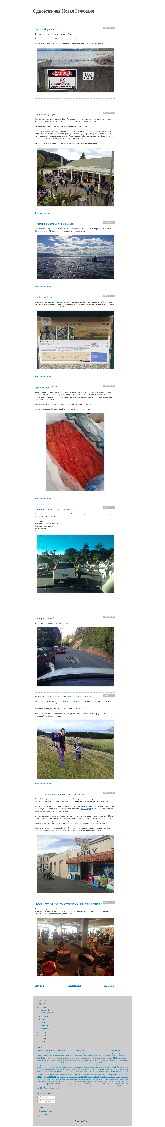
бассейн (105, 1050)
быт (64, 1053)
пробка (70, 1074)
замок (67, 1060)
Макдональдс (97, 1065)
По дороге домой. (45, 618)
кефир (93, 1062)
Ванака (75, 1053)
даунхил (50, 1058)
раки (58, 1077)
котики (126, 1062)
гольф (80, 1055)
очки (91, 1069)
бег (109, 1050)
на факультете (77, 1067)
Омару (73, 1069)
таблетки (47, 1081)
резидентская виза (71, 1077)
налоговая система (90, 1067)
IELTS (109, 1086)
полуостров (108, 1071)
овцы (53, 1069)
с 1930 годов (86, 809)
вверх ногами (85, 1053)
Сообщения (43, 1097)
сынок (42, 1081)
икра (126, 1060)
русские (118, 1077)
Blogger (86, 1121)
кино (100, 1062)
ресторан (96, 1077)
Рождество (107, 1077)
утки (127, 1081)
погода (62, 1071)
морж (48, 1067)
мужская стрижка (56, 1067)
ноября (44, 1016)
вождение (62, 1055)
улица (102, 1081)
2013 (41, 1042)
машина (109, 1065)
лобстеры (80, 1065)
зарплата (80, 1060)
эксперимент (51, 1086)
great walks (104, 1086)
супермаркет (114, 1079)
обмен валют (124, 1067)
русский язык (124, 1077)
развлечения (51, 1077)
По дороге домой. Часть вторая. (53, 509)
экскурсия (44, 1086)
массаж (104, 1065)
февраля (44, 1029)
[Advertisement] (74, 105)
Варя (79, 1053)
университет (109, 1081)
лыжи (85, 1065)
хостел (74, 1083)
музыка (68, 1067)
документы (98, 1058)
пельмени (125, 1069)
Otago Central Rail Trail (61, 302)
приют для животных (61, 1074)
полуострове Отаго (78, 701)
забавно (51, 1060)
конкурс (113, 1062)
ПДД (120, 1069)
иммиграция (40, 1062)
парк (111, 1069)
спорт (101, 1079)
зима (113, 1060)
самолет (63, 1079)
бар (101, 1050)
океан (62, 1069)
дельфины (57, 1058)
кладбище (108, 1062)
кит (104, 1062)
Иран (45, 1062)
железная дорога (123, 1058)
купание (57, 1065)
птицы (92, 1074)
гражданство (109, 1055)
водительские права (51, 1055)
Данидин (42, 1057)
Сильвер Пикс (86, 1079)
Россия (113, 1077)
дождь (87, 1058)
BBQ (89, 1086)
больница (45, 1053)
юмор (71, 1086)
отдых (87, 1069)
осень (78, 1069)
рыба (52, 1079)
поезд (67, 1071)
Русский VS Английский (43, 1079)
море (44, 1067)
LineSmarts (115, 1086)
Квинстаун (87, 1062)
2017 (41, 1007)
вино (127, 1053)
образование (40, 1069)
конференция (120, 1062)
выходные (69, 1055)
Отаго (82, 1069)
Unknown (44, 1114)
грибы (120, 1055)
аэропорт (89, 1050)
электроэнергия (59, 1086)
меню (121, 1065)
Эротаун (67, 1086)
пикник (52, 1071)
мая (42, 1022)
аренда (68, 1050)
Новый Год (115, 1067)
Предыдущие (109, 986)
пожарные (79, 1071)
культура (50, 1065)
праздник (125, 1071)
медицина (115, 1065)
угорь (98, 1081)
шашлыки (99, 1083)
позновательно (87, 1071)
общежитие (48, 1069)
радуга (44, 1077)
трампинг (82, 1081)
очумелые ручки (98, 1069)
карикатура (77, 1062)
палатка (107, 1069)
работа (39, 1077)
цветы (78, 1083)
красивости (44, 1065)
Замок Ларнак (73, 1060)
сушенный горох (123, 1079)
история (54, 1062)
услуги (118, 1081)
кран (38, 1065)
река (79, 1077)
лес (76, 1065)
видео (119, 1053)
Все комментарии (46, 1101)
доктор (92, 1058)
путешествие (112, 1074)
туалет (94, 1081)
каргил (72, 1062)
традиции (76, 1081)
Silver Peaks (44, 1088)
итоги (58, 1062)
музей (64, 1067)
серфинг (75, 1079)
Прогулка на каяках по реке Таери (54, 223)
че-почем (93, 1083)
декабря (44, 1010)
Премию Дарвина (101, 44)
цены (82, 1083)
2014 (41, 1039)
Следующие (39, 986)
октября (44, 1019)
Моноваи (39, 1067)
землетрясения (107, 1060)
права (119, 1071)
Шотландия (111, 1083)
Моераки (125, 1065)
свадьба (69, 1079)
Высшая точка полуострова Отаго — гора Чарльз (63, 696)
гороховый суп (96, 1055)
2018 (41, 1004)
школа (105, 1083)
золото (118, 1060)
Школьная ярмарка (45, 114)
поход (114, 1071)
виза (123, 1053)
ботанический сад (55, 1053)
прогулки (78, 1074)
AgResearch (83, 1086)
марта (43, 1026)
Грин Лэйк (125, 1055)
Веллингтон (93, 1053)
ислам (49, 1062)
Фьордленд (56, 1083)
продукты (87, 1074)
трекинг (89, 1081)
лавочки (72, 1065)
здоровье (86, 1060)
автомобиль (41, 1051)
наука (98, 1067)
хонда (69, 1083)
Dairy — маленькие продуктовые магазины (59, 794)
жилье (46, 1060)
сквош (93, 1079)
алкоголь (49, 1051)
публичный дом (100, 1074)
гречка (115, 1055)
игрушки (122, 1060)
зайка (55, 1060)
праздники (40, 1074)
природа (50, 1074)
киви (97, 1062)
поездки (72, 1071)
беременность (116, 1051)
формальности (41, 1083)
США (38, 1081)
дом (104, 1058)
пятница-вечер (123, 1074)
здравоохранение (96, 1060)
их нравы (65, 1062)
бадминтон (96, 1050)
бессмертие (124, 1050)
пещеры (48, 1071)
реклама (84, 1077)
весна (107, 1053)
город (89, 1055)
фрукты (49, 1084)
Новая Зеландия (106, 1067)
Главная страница (74, 986)
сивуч (80, 1079)
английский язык (59, 1051)
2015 (41, 1036)
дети (73, 1058)
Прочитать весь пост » (43, 213)
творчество (69, 1081)
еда (114, 1057)
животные (40, 1060)
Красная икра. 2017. (46, 387)
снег (97, 1079)
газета (76, 1055)
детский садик (80, 1058)
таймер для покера (59, 1081)
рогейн (102, 1077)
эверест (39, 1086)
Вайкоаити (69, 1053)
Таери (52, 1081)
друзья (109, 1058)
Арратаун (74, 1050)
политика (95, 1071)
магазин (90, 1065)
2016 (41, 1033)
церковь (87, 1083)
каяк (82, 1062)
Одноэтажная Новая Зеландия (63, 11)
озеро (58, 1069)
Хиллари (63, 1083)
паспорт (116, 1069)
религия (89, 1077)
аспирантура (81, 1051)
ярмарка (76, 1086)
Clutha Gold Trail (44, 297)
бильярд (39, 1053)
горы (102, 1055)
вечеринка (112, 1053)
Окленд (67, 1069)
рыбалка (58, 1079)
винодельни (40, 1055)
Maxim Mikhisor (46, 1111)
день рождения (65, 1058)
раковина (62, 1077)
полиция (101, 1071)
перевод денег (41, 1071)
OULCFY (121, 1086)
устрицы (122, 1081)
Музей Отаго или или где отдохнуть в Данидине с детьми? (68, 903)
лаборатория (64, 1065)
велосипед (101, 1053)
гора (84, 1055)
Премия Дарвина (44, 29)
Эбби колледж (121, 1084)
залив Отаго (61, 1060)
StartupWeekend (53, 1088)
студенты (107, 1079)
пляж (57, 1071)
